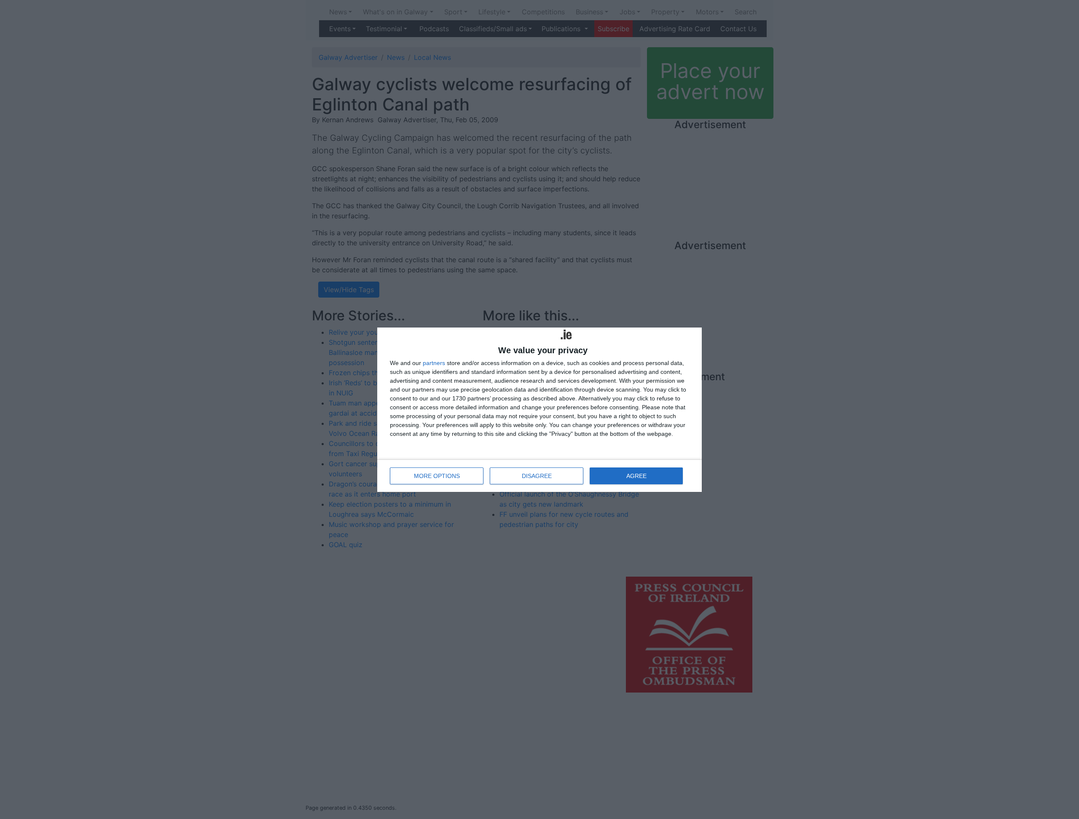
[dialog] (539, 410)
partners (434, 363)
